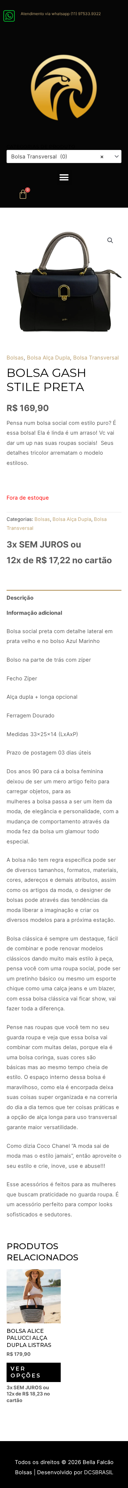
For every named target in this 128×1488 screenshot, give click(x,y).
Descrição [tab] (20, 597)
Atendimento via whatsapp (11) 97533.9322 (61, 13)
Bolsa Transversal (96, 357)
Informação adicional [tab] (34, 613)
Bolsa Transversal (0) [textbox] (57, 156)
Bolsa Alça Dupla (48, 357)
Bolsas (15, 357)
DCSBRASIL (98, 1472)
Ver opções (26, 1372)
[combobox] (64, 156)
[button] (64, 177)
